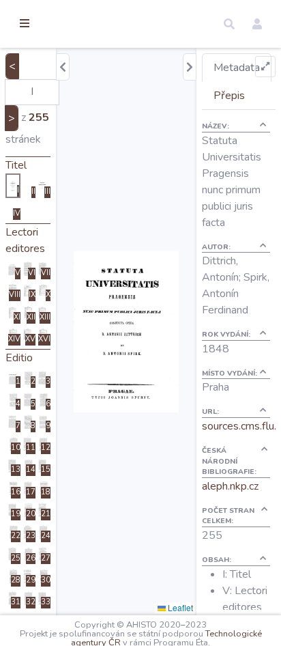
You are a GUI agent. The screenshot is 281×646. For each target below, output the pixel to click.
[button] (229, 24)
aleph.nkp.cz (230, 486)
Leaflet (179, 607)
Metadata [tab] (236, 67)
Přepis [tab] (229, 95)
